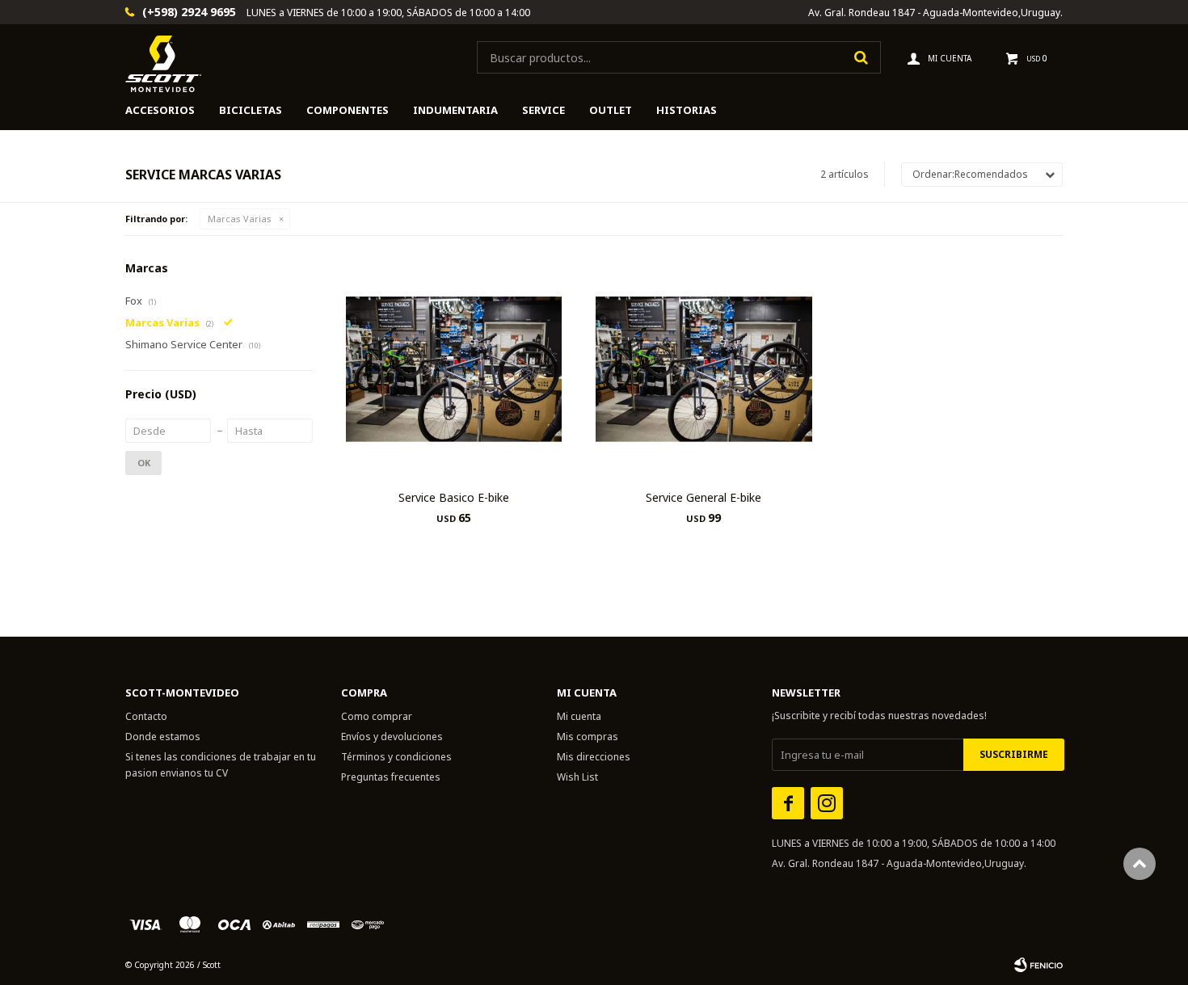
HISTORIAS (686, 110)
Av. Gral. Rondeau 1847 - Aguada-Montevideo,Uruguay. (935, 12)
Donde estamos (162, 736)
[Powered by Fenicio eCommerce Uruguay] (1038, 965)
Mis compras (587, 736)
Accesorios (160, 110)
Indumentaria (455, 110)
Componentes (347, 110)
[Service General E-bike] (703, 369)
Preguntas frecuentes (390, 777)
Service (543, 110)
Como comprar (376, 716)
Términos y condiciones (396, 757)
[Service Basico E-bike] (453, 369)
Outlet (610, 110)
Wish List (577, 777)
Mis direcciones (593, 757)
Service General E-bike (703, 497)
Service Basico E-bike (453, 497)
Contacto (146, 716)
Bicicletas (250, 110)
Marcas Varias (240, 219)
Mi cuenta (579, 716)
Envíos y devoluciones (392, 736)
